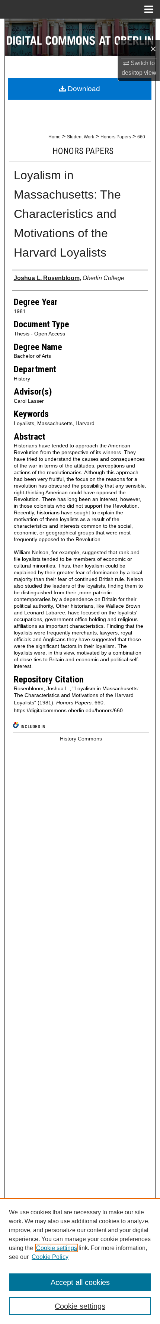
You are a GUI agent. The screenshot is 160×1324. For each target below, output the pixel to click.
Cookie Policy (50, 1257)
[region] (80, 1261)
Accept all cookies (80, 1282)
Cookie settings (56, 1248)
